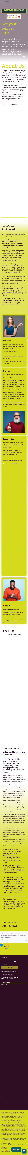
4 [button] (15, 951)
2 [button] (12, 951)
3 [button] (14, 951)
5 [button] (17, 951)
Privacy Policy (4, 1147)
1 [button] (11, 951)
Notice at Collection (5, 1151)
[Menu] (24, 57)
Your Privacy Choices (5, 1150)
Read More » (3, 939)
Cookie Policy (4, 1148)
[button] (9, 967)
